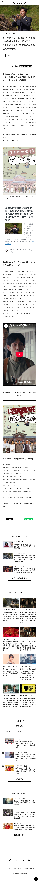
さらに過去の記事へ (19, 578)
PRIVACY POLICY (30, 869)
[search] (36, 3)
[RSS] (29, 860)
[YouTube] (23, 860)
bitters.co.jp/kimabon (12, 140)
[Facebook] (10, 860)
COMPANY (17, 869)
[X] (16, 860)
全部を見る (19, 779)
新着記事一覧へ (19, 835)
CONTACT (7, 869)
